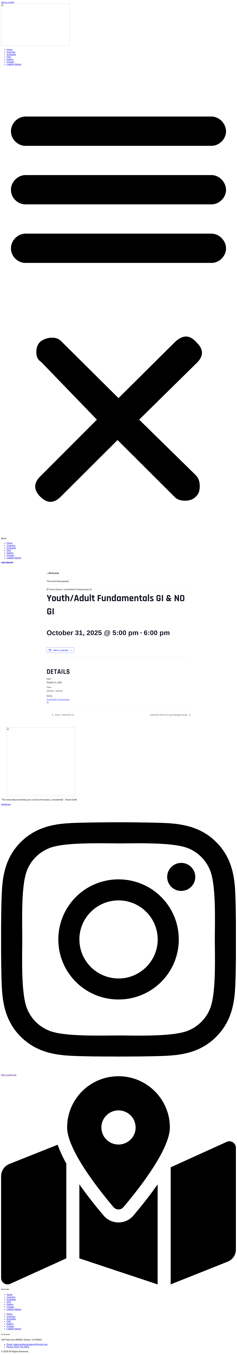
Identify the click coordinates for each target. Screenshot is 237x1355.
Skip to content (7, 2)
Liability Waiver (14, 64)
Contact (10, 62)
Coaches (11, 52)
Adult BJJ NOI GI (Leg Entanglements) (169, 715)
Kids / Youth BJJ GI (64, 715)
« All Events (53, 573)
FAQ (9, 57)
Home (9, 49)
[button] (118, 304)
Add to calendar (60, 650)
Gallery (10, 59)
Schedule (11, 54)
